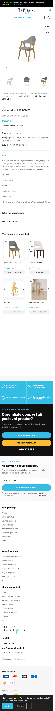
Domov (5, 93)
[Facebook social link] (7, 145)
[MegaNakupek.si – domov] (14, 630)
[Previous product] (3, 104)
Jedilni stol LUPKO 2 (36, 263)
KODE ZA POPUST (17, 4)
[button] (4, 47)
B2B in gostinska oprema (12, 596)
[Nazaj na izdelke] (6, 104)
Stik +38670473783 (22, 17)
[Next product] (9, 104)
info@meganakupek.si (13, 648)
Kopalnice (6, 536)
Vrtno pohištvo (8, 517)
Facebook (7, 659)
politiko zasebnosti (43, 494)
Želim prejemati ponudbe (26, 488)
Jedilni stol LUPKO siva (12, 263)
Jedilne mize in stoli (10, 529)
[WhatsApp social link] (20, 145)
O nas (4, 592)
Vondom (5, 544)
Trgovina (13, 93)
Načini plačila (7, 560)
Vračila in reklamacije (10, 568)
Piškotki (5, 616)
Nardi (4, 540)
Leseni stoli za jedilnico (22, 96)
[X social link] (10, 145)
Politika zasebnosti (9, 612)
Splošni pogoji (7, 608)
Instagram (19, 659)
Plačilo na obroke (9, 564)
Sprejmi (7, 706)
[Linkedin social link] (17, 145)
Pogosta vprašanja (9, 572)
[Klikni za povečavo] (7, 67)
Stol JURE (7, 302)
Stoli (9, 96)
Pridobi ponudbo (26, 435)
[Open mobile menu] (3, 11)
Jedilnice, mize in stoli (21, 137)
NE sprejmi (20, 706)
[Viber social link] (26, 145)
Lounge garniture (9, 521)
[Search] (48, 17)
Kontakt (5, 580)
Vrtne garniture (8, 525)
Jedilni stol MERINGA (37, 302)
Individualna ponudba (11, 600)
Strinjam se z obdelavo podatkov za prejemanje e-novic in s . (28, 494)
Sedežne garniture (9, 533)
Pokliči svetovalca (26, 443)
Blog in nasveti (8, 604)
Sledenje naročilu (9, 576)
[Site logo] (27, 11)
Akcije (4, 513)
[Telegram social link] (23, 145)
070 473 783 (37, 399)
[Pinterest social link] (13, 145)
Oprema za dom (26, 93)
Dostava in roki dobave (11, 556)
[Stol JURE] (14, 289)
